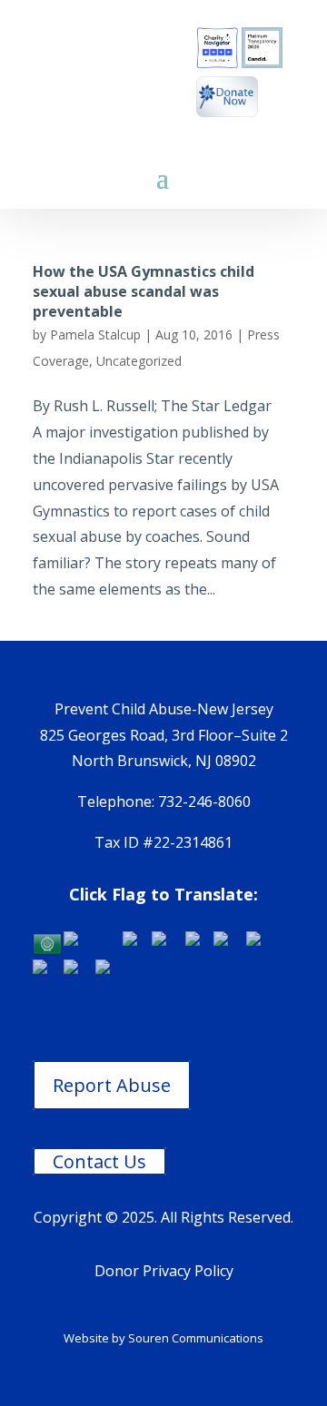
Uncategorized (139, 360)
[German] (229, 942)
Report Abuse (112, 1085)
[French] (199, 942)
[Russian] (79, 971)
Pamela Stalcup (95, 334)
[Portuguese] (48, 971)
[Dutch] (137, 942)
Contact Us (99, 1161)
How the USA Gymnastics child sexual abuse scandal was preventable (143, 291)
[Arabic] (48, 942)
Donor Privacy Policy (163, 1271)
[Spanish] (111, 971)
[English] (168, 942)
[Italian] (259, 942)
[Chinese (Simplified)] (93, 942)
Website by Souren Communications (163, 1338)
